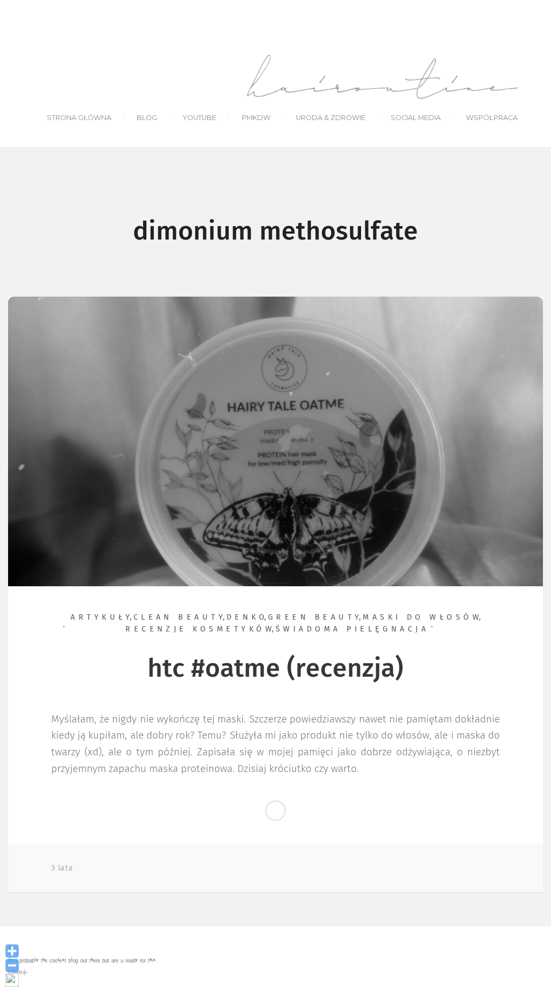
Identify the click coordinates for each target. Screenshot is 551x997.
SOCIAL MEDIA (416, 118)
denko (247, 617)
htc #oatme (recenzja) (275, 669)
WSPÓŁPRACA (492, 118)
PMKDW (256, 118)
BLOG (147, 118)
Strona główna (79, 118)
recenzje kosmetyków (200, 629)
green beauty (315, 617)
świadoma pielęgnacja (352, 629)
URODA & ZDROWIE (330, 118)
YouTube (199, 118)
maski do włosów (422, 617)
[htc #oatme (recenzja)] (275, 441)
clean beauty (180, 617)
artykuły (101, 617)
